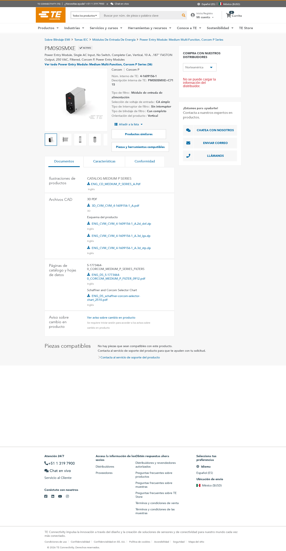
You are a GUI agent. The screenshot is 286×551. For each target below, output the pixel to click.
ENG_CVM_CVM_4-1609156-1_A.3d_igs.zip (121, 236)
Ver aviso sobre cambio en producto (111, 317)
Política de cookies (139, 541)
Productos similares (138, 134)
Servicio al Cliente (58, 478)
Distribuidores (105, 466)
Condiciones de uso (56, 541)
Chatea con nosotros (215, 130)
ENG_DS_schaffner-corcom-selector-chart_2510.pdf (113, 298)
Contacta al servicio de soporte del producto (130, 357)
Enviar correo (215, 143)
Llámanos (215, 156)
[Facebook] (47, 496)
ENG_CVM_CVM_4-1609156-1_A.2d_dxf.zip (121, 224)
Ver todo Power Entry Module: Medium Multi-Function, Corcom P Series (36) (98, 64)
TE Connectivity (51, 15)
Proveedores (104, 473)
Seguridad (178, 541)
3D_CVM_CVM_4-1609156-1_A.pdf (115, 205)
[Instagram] (69, 496)
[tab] (64, 161)
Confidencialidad (80, 541)
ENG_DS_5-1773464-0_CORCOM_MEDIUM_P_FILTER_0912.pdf (116, 276)
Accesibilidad (161, 541)
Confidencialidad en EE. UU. (109, 541)
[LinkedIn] (54, 496)
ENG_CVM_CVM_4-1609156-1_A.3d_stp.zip (121, 248)
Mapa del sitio (196, 541)
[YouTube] (62, 496)
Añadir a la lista (129, 124)
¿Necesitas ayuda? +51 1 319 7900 (84, 3)
